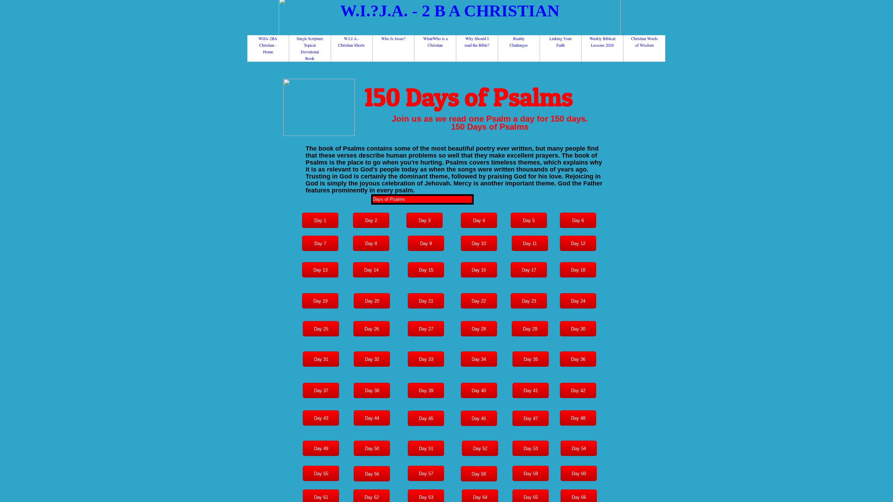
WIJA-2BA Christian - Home (267, 45)
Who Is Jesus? (393, 38)
